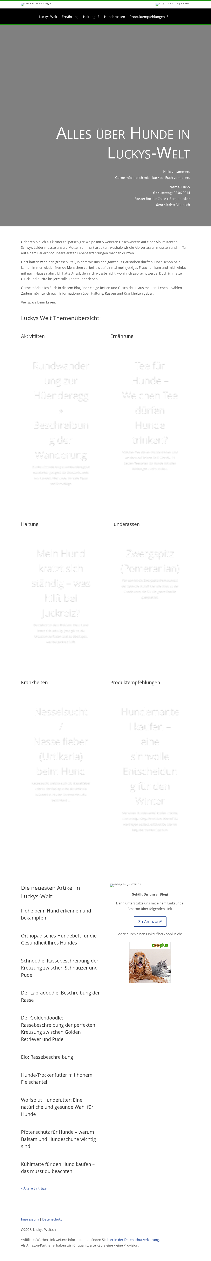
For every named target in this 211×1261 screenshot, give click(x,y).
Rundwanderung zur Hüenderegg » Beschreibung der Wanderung (61, 409)
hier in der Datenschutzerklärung (133, 1239)
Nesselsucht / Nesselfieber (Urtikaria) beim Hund (60, 740)
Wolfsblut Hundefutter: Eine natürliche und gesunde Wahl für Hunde (57, 1107)
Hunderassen (114, 17)
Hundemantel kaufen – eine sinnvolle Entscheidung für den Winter (150, 755)
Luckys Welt (48, 17)
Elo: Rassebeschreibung (47, 1057)
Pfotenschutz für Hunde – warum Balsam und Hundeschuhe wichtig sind (58, 1139)
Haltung (89, 17)
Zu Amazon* (150, 921)
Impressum (30, 1219)
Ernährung (70, 17)
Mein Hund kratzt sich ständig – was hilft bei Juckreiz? (61, 582)
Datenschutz (52, 1219)
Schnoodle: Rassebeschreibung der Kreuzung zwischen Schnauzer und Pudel (59, 967)
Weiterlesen (61, 495)
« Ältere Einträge (34, 1188)
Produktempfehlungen (147, 17)
